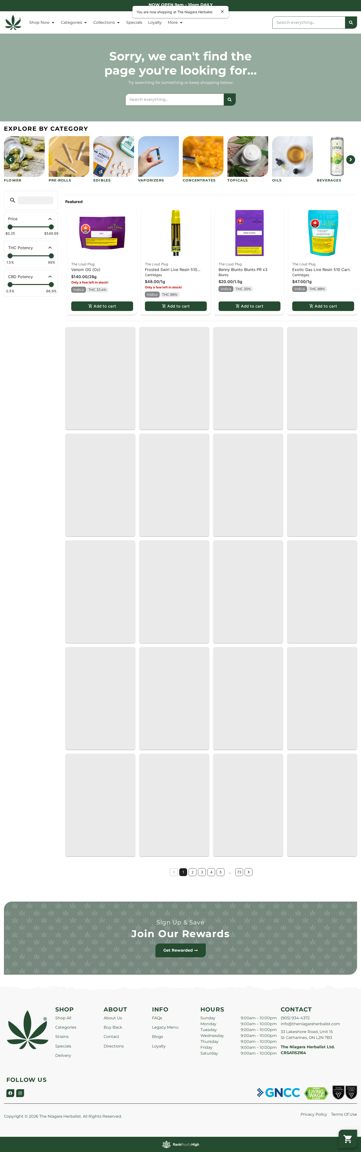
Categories (71, 22)
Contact (111, 1036)
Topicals (237, 180)
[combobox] (309, 22)
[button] (12, 200)
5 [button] (221, 872)
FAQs (157, 1018)
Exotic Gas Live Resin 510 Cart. (321, 269)
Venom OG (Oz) (85, 269)
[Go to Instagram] (20, 1093)
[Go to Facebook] (10, 1093)
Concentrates (199, 180)
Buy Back (113, 1027)
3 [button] (202, 872)
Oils (277, 180)
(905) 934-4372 (295, 1018)
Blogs (157, 1036)
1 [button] (183, 872)
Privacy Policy (314, 1114)
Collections (104, 22)
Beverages (329, 180)
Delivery (63, 1055)
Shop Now (39, 22)
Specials (134, 22)
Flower (12, 180)
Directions (114, 1046)
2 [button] (193, 872)
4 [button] (211, 872)
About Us (113, 1018)
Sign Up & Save (180, 922)
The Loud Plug (83, 264)
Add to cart (105, 306)
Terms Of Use (344, 1114)
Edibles (102, 180)
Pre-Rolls (60, 180)
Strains (62, 1036)
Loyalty (155, 22)
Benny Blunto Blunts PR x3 (243, 269)
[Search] (351, 22)
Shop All (63, 1018)
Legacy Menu (165, 1027)
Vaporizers (151, 180)
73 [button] (239, 872)
